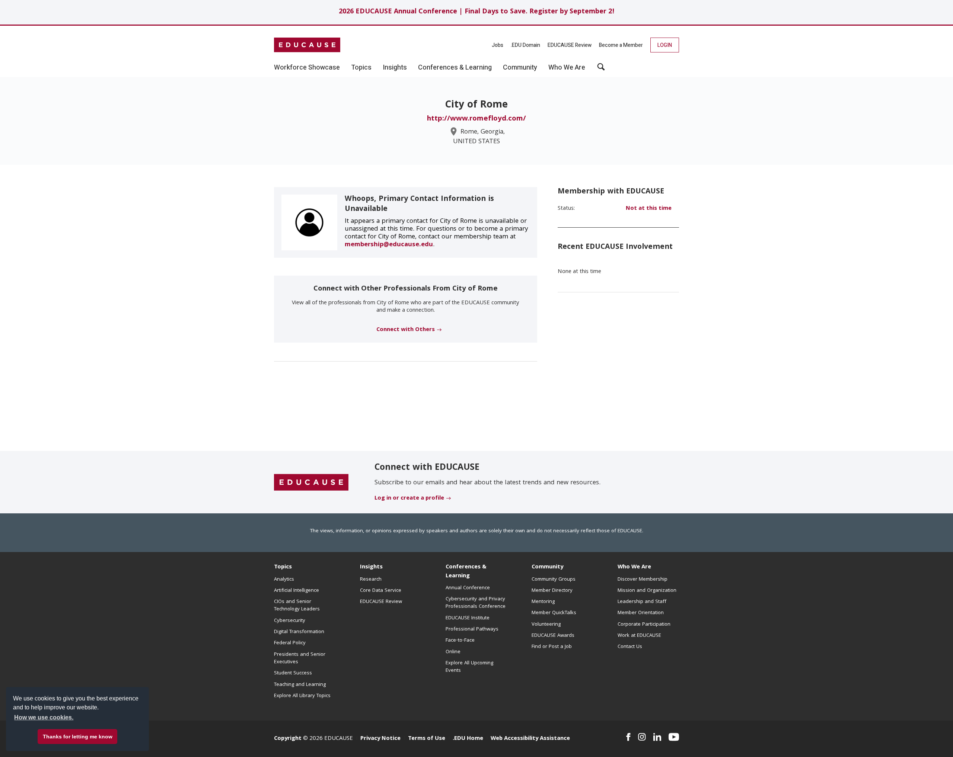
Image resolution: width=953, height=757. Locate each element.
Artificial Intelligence (296, 591)
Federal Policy (290, 643)
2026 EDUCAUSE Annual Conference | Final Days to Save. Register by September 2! (477, 12)
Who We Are (634, 567)
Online (453, 652)
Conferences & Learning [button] (455, 68)
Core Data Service (380, 591)
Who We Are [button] (566, 68)
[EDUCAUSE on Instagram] (642, 737)
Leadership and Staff (642, 602)
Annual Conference (468, 588)
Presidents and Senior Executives (299, 658)
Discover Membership (642, 579)
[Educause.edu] (311, 482)
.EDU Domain (525, 45)
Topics (283, 567)
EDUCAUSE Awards (553, 636)
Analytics (284, 579)
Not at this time (649, 209)
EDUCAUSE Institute (468, 618)
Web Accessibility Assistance (530, 739)
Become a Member (621, 45)
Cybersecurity (289, 621)
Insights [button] (395, 68)
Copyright (288, 739)
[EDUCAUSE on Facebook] (628, 737)
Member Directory (552, 591)
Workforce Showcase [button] (307, 68)
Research (371, 579)
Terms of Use (426, 739)
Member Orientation (641, 613)
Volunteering (546, 624)
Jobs (497, 45)
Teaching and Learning (300, 685)
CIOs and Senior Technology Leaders (297, 605)
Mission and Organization (647, 591)
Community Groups (554, 579)
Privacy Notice (380, 739)
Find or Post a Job (552, 647)
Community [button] (520, 68)
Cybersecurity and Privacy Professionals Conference (476, 603)
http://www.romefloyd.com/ (476, 119)
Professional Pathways (472, 629)
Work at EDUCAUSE (639, 636)
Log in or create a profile (409, 498)
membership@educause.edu (389, 245)
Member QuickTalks (554, 613)
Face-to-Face (460, 640)
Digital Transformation (299, 632)
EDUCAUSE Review (570, 45)
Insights (371, 567)
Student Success (293, 673)
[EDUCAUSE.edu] (307, 45)
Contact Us (630, 647)
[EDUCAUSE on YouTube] (674, 737)
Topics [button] (361, 68)
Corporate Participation (644, 624)
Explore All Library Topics (302, 696)
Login (664, 45)
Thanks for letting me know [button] (77, 737)
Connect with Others (405, 330)
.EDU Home (468, 739)
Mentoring (543, 602)
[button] (601, 69)
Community (547, 567)
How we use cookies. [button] (43, 717)
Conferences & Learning (466, 571)
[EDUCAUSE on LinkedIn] (657, 737)
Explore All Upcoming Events (469, 667)
